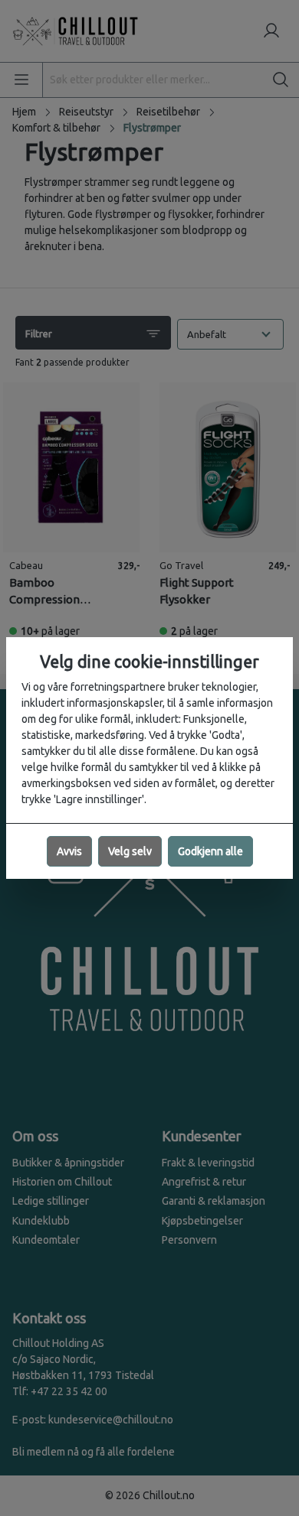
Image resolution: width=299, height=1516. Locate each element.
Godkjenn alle (210, 851)
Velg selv (130, 851)
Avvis (69, 851)
